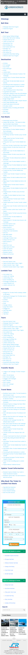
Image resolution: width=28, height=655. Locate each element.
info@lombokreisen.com (8, 1)
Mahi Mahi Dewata (7, 234)
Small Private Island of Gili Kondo (11, 104)
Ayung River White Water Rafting (11, 54)
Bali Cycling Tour (7, 52)
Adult (7, 532)
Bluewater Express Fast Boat (11, 555)
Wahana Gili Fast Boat (8, 254)
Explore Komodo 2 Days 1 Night (11, 265)
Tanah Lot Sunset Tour (8, 41)
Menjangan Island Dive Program (11, 26)
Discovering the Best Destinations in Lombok (13, 84)
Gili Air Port (6, 301)
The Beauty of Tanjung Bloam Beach (12, 97)
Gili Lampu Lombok (7, 106)
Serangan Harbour (7, 305)
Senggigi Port (6, 308)
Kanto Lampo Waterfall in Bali (10, 102)
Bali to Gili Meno (7, 380)
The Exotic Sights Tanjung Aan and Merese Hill (14, 95)
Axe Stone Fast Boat (9, 588)
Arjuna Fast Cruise (7, 245)
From (5, 507)
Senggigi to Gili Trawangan (9, 378)
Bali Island (5, 111)
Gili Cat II (5, 232)
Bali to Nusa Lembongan (9, 377)
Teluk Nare (5, 314)
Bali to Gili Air (6, 385)
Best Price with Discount (9, 492)
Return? (6, 524)
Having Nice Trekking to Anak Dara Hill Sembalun (15, 93)
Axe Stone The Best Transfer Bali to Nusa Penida (15, 145)
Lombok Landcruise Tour (9, 285)
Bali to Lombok (6, 382)
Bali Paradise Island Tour (9, 46)
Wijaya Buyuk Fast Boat (8, 247)
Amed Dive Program (8, 28)
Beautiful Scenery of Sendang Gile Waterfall (13, 107)
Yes (11, 524)
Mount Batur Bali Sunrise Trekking (11, 38)
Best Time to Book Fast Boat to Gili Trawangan (14, 423)
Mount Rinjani (6, 113)
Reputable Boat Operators (9, 487)
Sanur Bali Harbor (7, 310)
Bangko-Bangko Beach (8, 98)
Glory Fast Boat (8, 599)
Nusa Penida (6, 66)
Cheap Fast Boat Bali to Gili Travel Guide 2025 (14, 407)
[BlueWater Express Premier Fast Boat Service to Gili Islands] (23, 623)
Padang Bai (6, 312)
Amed (4, 303)
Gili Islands (5, 109)
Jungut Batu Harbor (8, 306)
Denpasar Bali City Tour (8, 39)
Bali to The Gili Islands (8, 375)
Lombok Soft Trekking (8, 276)
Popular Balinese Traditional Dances (11, 464)
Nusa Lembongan (7, 68)
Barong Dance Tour (8, 43)
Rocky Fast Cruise (7, 236)
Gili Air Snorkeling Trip (8, 279)
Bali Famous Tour (7, 50)
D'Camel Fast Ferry (9, 595)
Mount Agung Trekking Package (11, 36)
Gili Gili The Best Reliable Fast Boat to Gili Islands (15, 168)
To (4, 512)
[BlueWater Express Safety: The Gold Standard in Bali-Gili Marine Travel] (5, 623)
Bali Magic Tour (7, 48)
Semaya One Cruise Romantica (10, 230)
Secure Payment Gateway (9, 490)
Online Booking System (8, 489)
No (14, 524)
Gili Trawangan (6, 65)
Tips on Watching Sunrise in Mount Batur (13, 90)
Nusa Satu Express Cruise (9, 223)
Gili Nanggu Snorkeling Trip (9, 281)
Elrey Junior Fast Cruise (10, 592)
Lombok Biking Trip (7, 278)
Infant (20, 532)
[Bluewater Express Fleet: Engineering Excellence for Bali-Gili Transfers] (14, 623)
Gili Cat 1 (5, 243)
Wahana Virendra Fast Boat (11, 563)
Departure (6, 520)
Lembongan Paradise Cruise (9, 238)
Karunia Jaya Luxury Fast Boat (10, 120)
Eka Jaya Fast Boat (9, 559)
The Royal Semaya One (8, 229)
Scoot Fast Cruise (9, 570)
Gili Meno (5, 63)
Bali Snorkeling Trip (7, 45)
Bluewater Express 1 (8, 252)
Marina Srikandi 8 (7, 227)
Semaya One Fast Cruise (9, 239)
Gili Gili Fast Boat (9, 573)
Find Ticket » (15, 544)
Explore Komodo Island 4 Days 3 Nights (12, 263)
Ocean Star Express (7, 248)
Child (14, 532)
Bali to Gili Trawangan (8, 384)
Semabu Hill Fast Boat (10, 603)
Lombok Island (6, 72)
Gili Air (4, 70)
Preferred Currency (8, 537)
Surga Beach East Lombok (9, 91)
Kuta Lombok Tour (7, 274)
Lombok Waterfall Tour (8, 283)
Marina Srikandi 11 (7, 241)
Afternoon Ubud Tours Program (10, 55)
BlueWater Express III (8, 225)
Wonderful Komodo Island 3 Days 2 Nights (13, 266)
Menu (2, 14)
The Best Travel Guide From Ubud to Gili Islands (14, 436)
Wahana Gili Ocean (7, 250)
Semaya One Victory (8, 133)
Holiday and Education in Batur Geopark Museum (15, 100)
